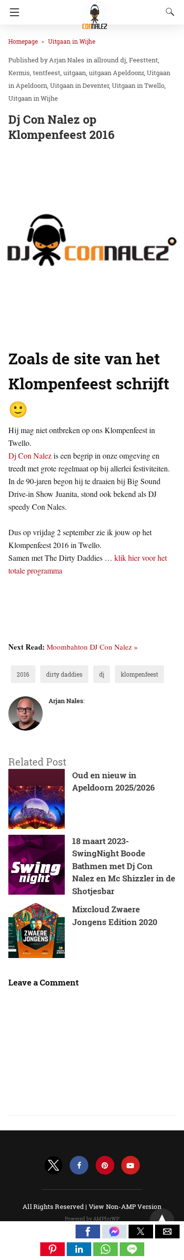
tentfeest (46, 72)
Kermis (19, 72)
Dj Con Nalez (30, 455)
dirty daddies (64, 674)
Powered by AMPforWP (92, 1219)
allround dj (110, 59)
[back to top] (162, 1220)
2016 (23, 674)
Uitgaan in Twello (138, 85)
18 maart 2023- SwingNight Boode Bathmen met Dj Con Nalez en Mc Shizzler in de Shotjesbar (123, 866)
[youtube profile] (130, 1165)
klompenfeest (139, 674)
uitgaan (74, 72)
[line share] (132, 1253)
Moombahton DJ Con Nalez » (92, 647)
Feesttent (143, 59)
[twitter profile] (53, 1165)
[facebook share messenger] (115, 1235)
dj (101, 674)
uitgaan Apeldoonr (116, 72)
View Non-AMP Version (125, 1206)
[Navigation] (12, 12)
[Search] (168, 11)
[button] (88, 1231)
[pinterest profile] (105, 1165)
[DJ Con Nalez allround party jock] (94, 12)
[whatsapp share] (106, 1253)
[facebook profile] (79, 1165)
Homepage (23, 41)
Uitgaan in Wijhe (71, 41)
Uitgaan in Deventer (79, 85)
